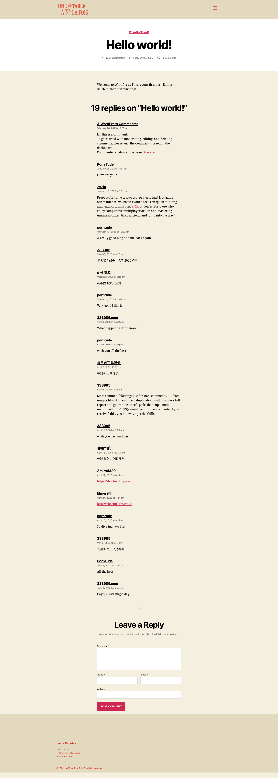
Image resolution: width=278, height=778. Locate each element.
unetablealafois (117, 57)
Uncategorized (139, 32)
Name (101, 674)
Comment (103, 646)
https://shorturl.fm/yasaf (114, 481)
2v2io (136, 207)
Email (144, 674)
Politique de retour (64, 756)
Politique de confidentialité (68, 753)
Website (101, 689)
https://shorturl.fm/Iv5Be (114, 504)
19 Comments (168, 57)
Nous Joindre (62, 749)
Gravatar (149, 152)
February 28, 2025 (143, 57)
